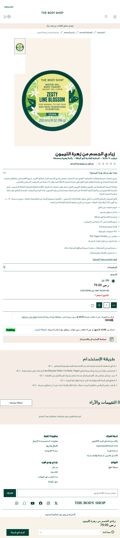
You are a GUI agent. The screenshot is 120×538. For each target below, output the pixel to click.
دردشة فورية (112, 450)
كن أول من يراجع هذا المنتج (82, 164)
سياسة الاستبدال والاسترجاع (93, 339)
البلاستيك (54, 472)
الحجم (113, 274)
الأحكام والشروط (52, 446)
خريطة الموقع (113, 467)
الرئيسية (101, 32)
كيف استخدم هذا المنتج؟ (105, 259)
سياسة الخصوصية (51, 450)
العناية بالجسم (85, 32)
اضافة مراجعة (16, 403)
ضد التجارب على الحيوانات (48, 477)
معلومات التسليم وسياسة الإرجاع (45, 441)
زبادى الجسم (69, 32)
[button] (19, 46)
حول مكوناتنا (53, 481)
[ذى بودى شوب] (50, 17)
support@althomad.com (107, 446)
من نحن (55, 467)
